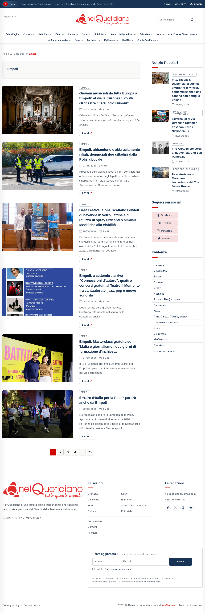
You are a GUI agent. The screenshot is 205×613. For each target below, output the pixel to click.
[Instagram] (183, 508)
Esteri (58, 34)
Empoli (85, 87)
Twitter (167, 223)
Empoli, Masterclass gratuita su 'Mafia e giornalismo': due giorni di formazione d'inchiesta (107, 346)
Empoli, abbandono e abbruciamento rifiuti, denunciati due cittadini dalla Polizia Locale (109, 155)
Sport (85, 34)
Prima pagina (12, 34)
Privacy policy (11, 605)
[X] (175, 508)
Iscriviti (180, 561)
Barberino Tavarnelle (180, 112)
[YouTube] (191, 508)
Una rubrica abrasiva (57, 40)
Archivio (92, 532)
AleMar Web (169, 605)
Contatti (181, 4)
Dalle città (43, 34)
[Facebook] (168, 508)
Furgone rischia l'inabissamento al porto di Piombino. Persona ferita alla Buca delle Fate (67, 4)
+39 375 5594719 (175, 499)
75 (90, 452)
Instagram (166, 230)
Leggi (85, 132)
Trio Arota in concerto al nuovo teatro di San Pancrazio (187, 152)
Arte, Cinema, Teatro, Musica (182, 34)
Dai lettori (92, 40)
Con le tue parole (146, 40)
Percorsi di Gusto (185, 169)
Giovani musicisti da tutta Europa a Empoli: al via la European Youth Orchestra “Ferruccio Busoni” (108, 98)
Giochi (168, 4)
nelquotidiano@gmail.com (180, 493)
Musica (178, 143)
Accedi (198, 4)
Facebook (166, 215)
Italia (158, 34)
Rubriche (98, 34)
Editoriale (145, 34)
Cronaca (27, 34)
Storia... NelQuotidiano (121, 34)
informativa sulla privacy (118, 569)
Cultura (71, 34)
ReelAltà (126, 40)
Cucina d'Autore (184, 74)
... (82, 452)
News (77, 40)
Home (5, 53)
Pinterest (167, 238)
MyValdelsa (109, 40)
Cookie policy (32, 605)
